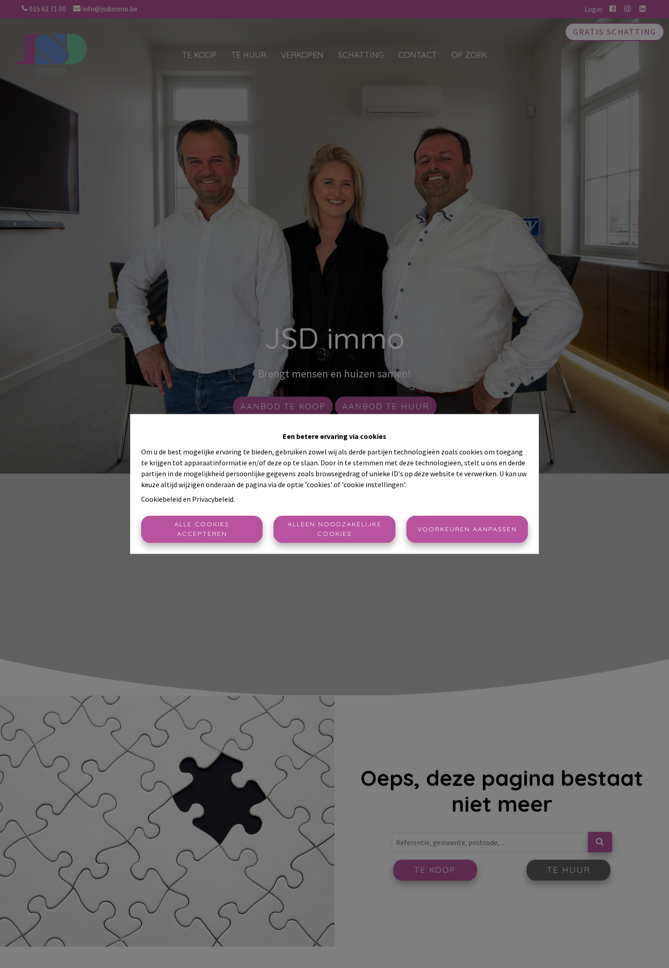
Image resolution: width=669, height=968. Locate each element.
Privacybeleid (212, 499)
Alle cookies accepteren (201, 529)
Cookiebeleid (161, 499)
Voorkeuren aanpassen (467, 529)
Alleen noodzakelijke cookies (335, 529)
